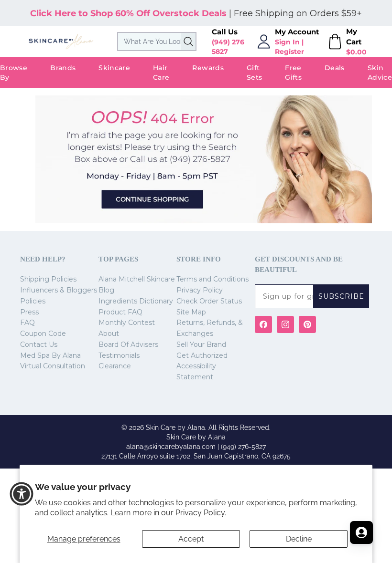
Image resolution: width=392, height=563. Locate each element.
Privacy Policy (199, 290)
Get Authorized (202, 355)
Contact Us (38, 344)
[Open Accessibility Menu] (21, 494)
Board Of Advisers (128, 344)
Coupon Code (43, 333)
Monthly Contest (126, 322)
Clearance (114, 366)
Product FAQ (120, 312)
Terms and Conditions (212, 279)
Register (289, 51)
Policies (32, 301)
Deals (335, 67)
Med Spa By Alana (50, 355)
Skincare (114, 67)
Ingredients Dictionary (135, 301)
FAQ (27, 322)
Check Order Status (209, 301)
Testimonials (119, 355)
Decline (299, 538)
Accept (191, 538)
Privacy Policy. (200, 512)
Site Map (191, 312)
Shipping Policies (48, 279)
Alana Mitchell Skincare (136, 279)
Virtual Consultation (52, 366)
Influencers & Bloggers (58, 290)
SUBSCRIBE (341, 296)
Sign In (287, 42)
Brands (63, 67)
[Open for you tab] (361, 532)
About (108, 333)
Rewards (207, 67)
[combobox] (156, 41)
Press (29, 312)
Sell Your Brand (201, 344)
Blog (106, 290)
